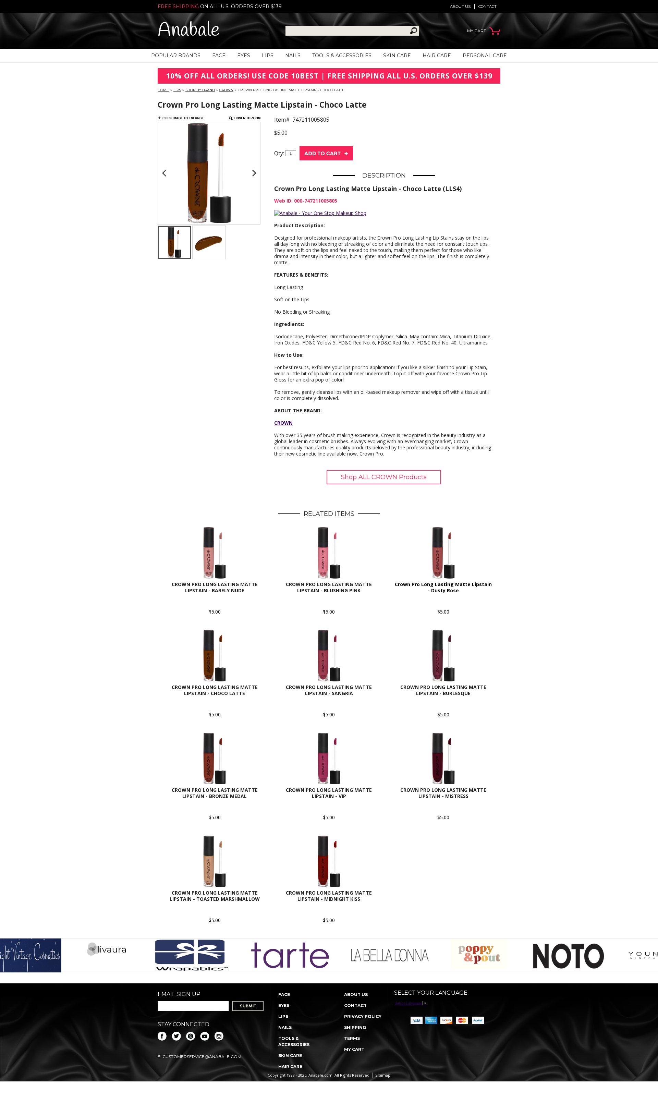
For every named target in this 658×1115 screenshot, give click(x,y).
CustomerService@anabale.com (201, 1056)
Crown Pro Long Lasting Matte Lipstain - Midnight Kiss (329, 895)
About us (460, 6)
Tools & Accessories (341, 55)
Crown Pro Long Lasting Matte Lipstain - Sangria (329, 690)
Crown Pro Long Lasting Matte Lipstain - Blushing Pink (329, 587)
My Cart (354, 1049)
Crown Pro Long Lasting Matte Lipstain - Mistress (443, 793)
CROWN (283, 423)
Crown (226, 90)
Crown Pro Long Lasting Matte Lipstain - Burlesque (443, 690)
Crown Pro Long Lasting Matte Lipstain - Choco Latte (215, 690)
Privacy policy (362, 1016)
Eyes (243, 55)
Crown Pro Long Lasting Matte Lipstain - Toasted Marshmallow (215, 895)
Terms (352, 1038)
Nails (293, 55)
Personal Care (485, 55)
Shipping (355, 1027)
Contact (487, 6)
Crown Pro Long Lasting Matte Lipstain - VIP (329, 793)
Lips (267, 55)
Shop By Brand (200, 90)
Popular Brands (175, 55)
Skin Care (397, 55)
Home (163, 90)
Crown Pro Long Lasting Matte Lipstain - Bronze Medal (215, 793)
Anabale (189, 30)
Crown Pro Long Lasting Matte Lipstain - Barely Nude (215, 587)
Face (219, 55)
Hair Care (437, 55)
